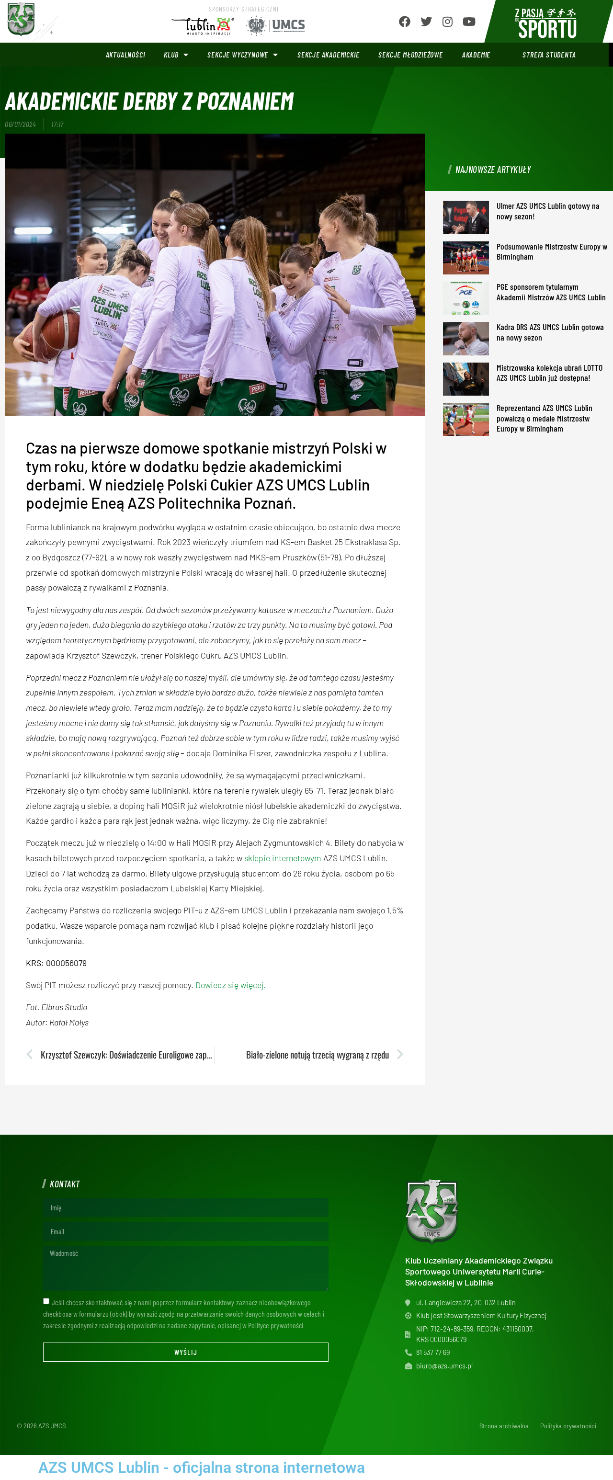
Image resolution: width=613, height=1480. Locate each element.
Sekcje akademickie (328, 54)
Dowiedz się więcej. (230, 984)
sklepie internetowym (282, 858)
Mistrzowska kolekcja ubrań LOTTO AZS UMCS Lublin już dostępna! (549, 372)
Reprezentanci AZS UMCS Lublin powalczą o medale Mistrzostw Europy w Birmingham (544, 417)
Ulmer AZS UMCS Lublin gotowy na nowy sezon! (548, 210)
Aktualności (125, 54)
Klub (171, 54)
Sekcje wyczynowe (237, 54)
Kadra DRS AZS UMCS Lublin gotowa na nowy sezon (550, 331)
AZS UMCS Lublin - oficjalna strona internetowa (201, 1467)
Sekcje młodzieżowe (410, 54)
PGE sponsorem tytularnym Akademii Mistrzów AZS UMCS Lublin (551, 291)
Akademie (476, 54)
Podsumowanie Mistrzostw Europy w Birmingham (552, 251)
